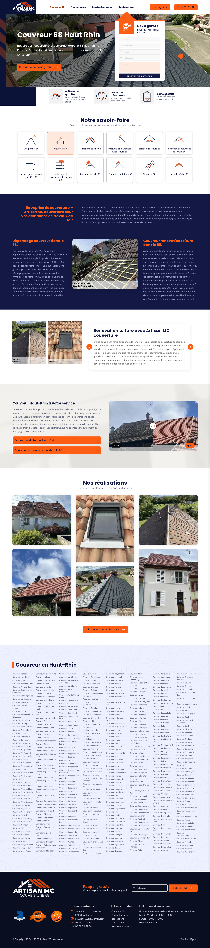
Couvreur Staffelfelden (45, 768)
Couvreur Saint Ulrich (68, 677)
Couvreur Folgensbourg (163, 703)
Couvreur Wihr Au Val (21, 782)
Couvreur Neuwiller (91, 749)
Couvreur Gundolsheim (139, 809)
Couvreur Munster (90, 765)
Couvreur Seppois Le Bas (45, 834)
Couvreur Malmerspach (116, 693)
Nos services (78, 7)
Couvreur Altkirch (183, 842)
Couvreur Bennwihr (184, 768)
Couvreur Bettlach (184, 739)
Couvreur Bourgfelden (185, 689)
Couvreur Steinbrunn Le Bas (46, 760)
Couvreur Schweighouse (22, 696)
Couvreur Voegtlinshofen (22, 844)
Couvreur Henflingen (138, 737)
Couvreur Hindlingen (138, 728)
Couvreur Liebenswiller (115, 753)
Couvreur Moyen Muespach (89, 794)
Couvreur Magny (113, 708)
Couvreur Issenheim (114, 838)
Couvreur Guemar (137, 816)
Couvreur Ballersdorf (185, 795)
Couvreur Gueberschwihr (140, 822)
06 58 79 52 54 (83, 926)
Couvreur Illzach (113, 848)
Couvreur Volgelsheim (21, 838)
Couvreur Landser (113, 782)
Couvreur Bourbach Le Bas (185, 699)
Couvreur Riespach (67, 781)
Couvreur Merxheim (114, 680)
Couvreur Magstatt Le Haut (115, 698)
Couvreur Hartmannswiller (136, 780)
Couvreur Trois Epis (20, 723)
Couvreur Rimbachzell (68, 767)
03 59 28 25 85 (185, 7)
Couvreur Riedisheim (68, 788)
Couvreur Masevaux (114, 684)
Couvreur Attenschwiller (186, 808)
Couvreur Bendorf (183, 765)
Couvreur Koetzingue (115, 792)
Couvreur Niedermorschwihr (90, 729)
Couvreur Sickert (43, 821)
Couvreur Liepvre (113, 750)
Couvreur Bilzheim (184, 729)
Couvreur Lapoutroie (115, 779)
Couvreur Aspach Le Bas (186, 817)
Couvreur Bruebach (161, 840)
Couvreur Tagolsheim (45, 731)
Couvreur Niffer (89, 721)
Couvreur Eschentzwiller (163, 736)
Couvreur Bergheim (184, 759)
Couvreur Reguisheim (68, 808)
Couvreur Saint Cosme (68, 706)
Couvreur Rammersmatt (69, 825)
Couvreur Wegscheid (21, 809)
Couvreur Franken (160, 697)
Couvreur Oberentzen (92, 715)
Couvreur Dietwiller (161, 778)
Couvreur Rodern (66, 750)
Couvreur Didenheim (161, 784)
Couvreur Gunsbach (138, 803)
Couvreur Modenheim (21, 699)
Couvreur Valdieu (43, 677)
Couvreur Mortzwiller (91, 799)
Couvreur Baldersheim (185, 798)
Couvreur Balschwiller (185, 791)
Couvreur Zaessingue (21, 737)
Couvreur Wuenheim (21, 743)
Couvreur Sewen (43, 824)
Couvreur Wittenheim (21, 759)
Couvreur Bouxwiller (184, 683)
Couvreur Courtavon (161, 797)
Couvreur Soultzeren (44, 786)
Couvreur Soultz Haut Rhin (45, 796)
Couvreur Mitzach (90, 829)
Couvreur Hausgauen (138, 773)
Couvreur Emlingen (161, 751)
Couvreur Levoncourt (115, 759)
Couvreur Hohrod (137, 708)
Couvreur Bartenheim (185, 782)
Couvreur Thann (42, 721)
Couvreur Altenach (184, 848)
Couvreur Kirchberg (114, 805)
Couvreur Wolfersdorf (21, 753)
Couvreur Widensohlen (22, 789)
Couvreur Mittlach (90, 835)
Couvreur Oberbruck (91, 724)
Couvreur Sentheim (44, 838)
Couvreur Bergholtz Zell (186, 752)
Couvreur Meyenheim (115, 674)
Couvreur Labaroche (114, 786)
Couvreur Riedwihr (67, 785)
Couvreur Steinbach (44, 765)
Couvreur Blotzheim (184, 710)
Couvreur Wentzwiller (21, 805)
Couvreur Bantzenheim (186, 785)
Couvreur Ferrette (160, 720)
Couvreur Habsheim (138, 799)
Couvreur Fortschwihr (162, 700)
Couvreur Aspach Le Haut (185, 812)
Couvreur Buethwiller (162, 834)
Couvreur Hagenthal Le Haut (139, 786)
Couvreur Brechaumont (186, 674)
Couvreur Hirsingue (138, 724)
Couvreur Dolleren (160, 774)
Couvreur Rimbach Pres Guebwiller (69, 777)
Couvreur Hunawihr (138, 695)
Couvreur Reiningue (67, 801)
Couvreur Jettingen (114, 835)
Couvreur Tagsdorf (44, 724)
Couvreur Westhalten (21, 799)
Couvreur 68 (57, 7)
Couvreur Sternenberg (45, 747)
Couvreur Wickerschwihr (22, 792)
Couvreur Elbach (160, 755)
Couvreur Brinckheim (162, 844)
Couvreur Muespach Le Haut (92, 785)
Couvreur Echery (19, 680)
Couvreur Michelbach (92, 853)
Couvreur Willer (19, 779)
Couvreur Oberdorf (91, 718)
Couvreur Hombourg (138, 705)
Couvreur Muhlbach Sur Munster (92, 779)
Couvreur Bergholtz (184, 755)
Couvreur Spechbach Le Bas (46, 782)
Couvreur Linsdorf (113, 740)
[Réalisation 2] (105, 528)
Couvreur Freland (160, 690)
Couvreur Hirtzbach (138, 721)
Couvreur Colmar (160, 794)
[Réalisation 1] (41, 520)
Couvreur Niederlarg (91, 733)
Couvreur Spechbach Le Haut (46, 773)
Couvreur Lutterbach (115, 711)
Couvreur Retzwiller (67, 798)
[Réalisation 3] (168, 520)
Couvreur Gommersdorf (140, 838)
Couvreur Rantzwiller (68, 804)
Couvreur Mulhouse (91, 775)
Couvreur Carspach (161, 813)
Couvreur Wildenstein (21, 776)
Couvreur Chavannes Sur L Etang (163, 801)
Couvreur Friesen (160, 693)
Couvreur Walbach (20, 828)
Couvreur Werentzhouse (22, 802)
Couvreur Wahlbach (20, 835)
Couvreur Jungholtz (114, 831)
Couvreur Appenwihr (185, 826)
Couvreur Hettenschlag (139, 731)
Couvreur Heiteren (137, 753)
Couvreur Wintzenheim (22, 766)
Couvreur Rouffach (67, 728)
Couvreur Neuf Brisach (92, 752)
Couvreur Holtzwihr (138, 711)
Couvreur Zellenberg (20, 740)
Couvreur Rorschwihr (68, 735)
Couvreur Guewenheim (139, 806)
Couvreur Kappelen (114, 828)
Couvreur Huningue (138, 692)
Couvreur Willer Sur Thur (22, 773)
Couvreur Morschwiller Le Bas (92, 803)
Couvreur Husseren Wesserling (138, 678)
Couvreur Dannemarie (162, 791)
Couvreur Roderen (67, 757)
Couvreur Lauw (112, 766)
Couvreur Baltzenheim (185, 788)
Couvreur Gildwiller (138, 841)
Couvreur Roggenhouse (69, 754)
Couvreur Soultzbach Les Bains (46, 791)
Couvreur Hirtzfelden (138, 718)
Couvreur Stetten (43, 744)
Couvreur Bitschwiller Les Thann (185, 721)
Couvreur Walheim (20, 825)
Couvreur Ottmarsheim (69, 852)
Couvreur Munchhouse (92, 772)
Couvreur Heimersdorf (139, 759)
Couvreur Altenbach (184, 845)
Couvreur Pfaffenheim (68, 845)
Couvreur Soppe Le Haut (46, 801)
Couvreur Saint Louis (68, 686)
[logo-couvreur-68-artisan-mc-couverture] (23, 6)
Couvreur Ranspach (67, 817)
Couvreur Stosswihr (44, 737)
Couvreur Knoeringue (115, 802)
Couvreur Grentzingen (139, 834)
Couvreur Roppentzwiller (69, 738)
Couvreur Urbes (42, 684)
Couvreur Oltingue (90, 687)
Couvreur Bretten (160, 850)
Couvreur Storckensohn (46, 741)
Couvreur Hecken (137, 766)
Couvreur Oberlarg (90, 708)
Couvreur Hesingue (138, 734)
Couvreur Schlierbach (45, 851)
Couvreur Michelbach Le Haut (93, 843)
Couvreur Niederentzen (92, 742)
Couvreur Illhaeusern (114, 851)
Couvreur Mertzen (113, 687)
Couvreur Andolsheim (185, 830)
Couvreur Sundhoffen (45, 728)
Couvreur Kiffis (112, 812)
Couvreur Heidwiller (138, 763)
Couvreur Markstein (20, 702)
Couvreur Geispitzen (161, 674)
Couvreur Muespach (91, 790)
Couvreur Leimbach (114, 763)
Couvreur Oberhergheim (93, 711)
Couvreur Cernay (160, 809)
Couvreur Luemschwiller (116, 723)
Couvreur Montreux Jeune (91, 821)
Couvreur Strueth (43, 734)
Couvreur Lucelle (113, 730)
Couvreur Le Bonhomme (186, 704)
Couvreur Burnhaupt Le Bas (162, 829)
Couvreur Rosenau (67, 732)
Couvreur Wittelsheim (21, 763)
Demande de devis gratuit (36, 67)
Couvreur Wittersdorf (21, 756)
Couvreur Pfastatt (66, 842)
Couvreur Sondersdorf (45, 808)
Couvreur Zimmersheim (22, 727)
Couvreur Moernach (91, 832)
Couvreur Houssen (137, 698)
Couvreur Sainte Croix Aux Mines (68, 702)
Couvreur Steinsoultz (45, 751)
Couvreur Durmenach (162, 771)
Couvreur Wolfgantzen (21, 750)
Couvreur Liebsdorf (114, 746)
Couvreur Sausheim (67, 674)
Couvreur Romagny (67, 747)
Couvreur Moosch (90, 808)
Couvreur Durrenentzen (163, 764)
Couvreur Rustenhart (68, 713)
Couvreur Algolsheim (185, 852)
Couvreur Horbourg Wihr (140, 701)
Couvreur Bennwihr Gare (22, 684)
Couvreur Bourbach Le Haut (185, 693)
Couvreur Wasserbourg (22, 818)
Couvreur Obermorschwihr (90, 703)
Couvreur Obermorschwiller (90, 698)
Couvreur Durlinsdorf (162, 768)
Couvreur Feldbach (161, 726)
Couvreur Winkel (19, 769)
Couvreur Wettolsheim (22, 795)
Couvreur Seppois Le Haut (45, 828)
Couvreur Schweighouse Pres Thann (46, 846)
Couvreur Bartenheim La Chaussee (22, 716)
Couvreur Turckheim (44, 703)
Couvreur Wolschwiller (21, 746)
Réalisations (126, 7)
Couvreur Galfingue (161, 680)
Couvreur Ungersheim (45, 690)
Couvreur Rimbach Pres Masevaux (69, 771)
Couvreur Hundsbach (138, 688)
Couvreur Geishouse (161, 677)
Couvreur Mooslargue (92, 811)
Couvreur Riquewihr (67, 763)
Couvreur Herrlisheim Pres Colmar (139, 742)
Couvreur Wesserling (21, 720)
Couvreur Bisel (182, 717)
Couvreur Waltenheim (21, 822)
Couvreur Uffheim (43, 693)
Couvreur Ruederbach (68, 725)
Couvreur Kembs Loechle (19, 707)
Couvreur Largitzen (114, 776)
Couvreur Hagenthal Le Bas (139, 791)
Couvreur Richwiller (67, 791)
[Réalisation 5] (168, 582)
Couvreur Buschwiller (162, 816)
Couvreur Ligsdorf (113, 743)
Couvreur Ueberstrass (45, 697)
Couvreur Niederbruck (92, 746)
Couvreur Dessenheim (162, 787)
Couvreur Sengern (20, 674)
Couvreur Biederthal (184, 736)
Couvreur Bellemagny (185, 772)
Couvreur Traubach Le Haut (45, 707)
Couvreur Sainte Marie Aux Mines (68, 681)
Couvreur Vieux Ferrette (46, 674)
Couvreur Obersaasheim (93, 693)
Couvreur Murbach (90, 759)
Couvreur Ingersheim (115, 844)
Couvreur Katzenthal (114, 825)
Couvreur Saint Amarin (68, 710)
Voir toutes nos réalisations (102, 629)
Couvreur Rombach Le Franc (68, 742)
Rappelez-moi (180, 887)
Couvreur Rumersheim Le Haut (68, 717)
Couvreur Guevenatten (139, 813)
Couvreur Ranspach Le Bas (68, 821)
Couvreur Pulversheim (68, 835)
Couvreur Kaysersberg (115, 822)
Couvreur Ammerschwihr (182, 834)
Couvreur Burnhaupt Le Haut (162, 820)
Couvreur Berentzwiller (186, 762)
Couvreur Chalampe (161, 806)
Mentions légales (120, 926)
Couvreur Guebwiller (138, 819)
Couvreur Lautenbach (115, 769)
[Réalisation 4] (41, 582)
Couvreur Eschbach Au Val (162, 740)
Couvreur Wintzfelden (21, 687)
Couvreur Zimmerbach (21, 730)
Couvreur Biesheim (184, 732)
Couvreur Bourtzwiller (185, 686)
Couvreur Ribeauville (68, 794)
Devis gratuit (160, 7)
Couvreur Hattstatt (138, 776)
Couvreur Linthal (113, 737)
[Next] (190, 347)
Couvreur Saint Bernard (163, 745)
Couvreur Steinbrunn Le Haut (46, 755)
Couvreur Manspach (114, 690)
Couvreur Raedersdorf (68, 832)
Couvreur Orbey (89, 680)
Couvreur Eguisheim (161, 758)
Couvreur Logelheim (114, 733)
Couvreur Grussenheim (139, 826)
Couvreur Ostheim (90, 674)
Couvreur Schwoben (44, 842)
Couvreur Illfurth (136, 674)
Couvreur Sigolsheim (44, 817)
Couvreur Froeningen (162, 687)
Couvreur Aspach (183, 820)
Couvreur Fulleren (160, 684)
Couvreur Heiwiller (137, 750)
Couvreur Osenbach (91, 677)
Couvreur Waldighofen (21, 831)
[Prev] (89, 347)
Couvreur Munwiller (91, 762)
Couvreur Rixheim (66, 760)
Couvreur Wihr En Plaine (22, 786)
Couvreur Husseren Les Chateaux (139, 684)
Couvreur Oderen (90, 690)
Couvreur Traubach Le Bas (45, 713)
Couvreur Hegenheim (138, 769)
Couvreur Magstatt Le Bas (115, 703)
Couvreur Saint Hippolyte (65, 690)
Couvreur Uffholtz (43, 687)
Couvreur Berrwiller (184, 742)
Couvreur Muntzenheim (92, 768)
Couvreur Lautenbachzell (116, 773)
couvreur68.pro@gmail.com (89, 918)
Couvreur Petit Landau (68, 848)
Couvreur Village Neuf (21, 848)
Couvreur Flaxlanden (161, 706)
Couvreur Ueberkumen (45, 700)
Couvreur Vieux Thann (21, 851)
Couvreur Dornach (20, 711)
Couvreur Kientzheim (115, 818)
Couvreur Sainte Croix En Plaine (69, 696)
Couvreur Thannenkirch (45, 718)
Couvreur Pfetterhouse (69, 838)
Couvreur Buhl (159, 825)
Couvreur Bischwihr (184, 726)
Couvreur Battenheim (185, 778)
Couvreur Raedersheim (69, 829)
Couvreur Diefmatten (162, 781)
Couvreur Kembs (113, 815)
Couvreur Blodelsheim (185, 714)
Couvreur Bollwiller (184, 707)
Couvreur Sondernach (45, 811)
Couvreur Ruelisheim (68, 722)
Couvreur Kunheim (114, 789)
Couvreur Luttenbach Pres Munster (115, 719)
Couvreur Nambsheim (92, 755)
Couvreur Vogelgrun (20, 841)
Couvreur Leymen (113, 756)
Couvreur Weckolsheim (22, 812)
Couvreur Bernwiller (184, 749)
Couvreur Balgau (183, 801)
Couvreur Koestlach (114, 799)
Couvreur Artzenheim (185, 823)
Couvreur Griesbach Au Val (139, 830)
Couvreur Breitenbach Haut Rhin (185, 678)
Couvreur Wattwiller (20, 815)
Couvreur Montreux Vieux (91, 815)
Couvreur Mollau (90, 825)
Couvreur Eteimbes (161, 733)
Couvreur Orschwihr (91, 684)
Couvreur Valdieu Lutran (116, 727)
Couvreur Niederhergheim (89, 738)
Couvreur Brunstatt (161, 837)
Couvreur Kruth (112, 795)
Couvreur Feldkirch (161, 723)
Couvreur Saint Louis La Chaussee (22, 691)
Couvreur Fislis (159, 710)
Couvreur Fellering (160, 716)
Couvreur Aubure (183, 804)
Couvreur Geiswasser (139, 850)
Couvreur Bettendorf (185, 746)
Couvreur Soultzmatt (45, 777)
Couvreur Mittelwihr (91, 838)
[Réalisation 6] (105, 591)
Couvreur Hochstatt (138, 715)
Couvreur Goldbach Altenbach (138, 845)
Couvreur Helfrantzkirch (140, 746)
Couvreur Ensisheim (161, 748)
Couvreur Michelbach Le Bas (93, 848)
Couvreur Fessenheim (162, 713)
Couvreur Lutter (113, 715)
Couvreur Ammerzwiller (186, 839)
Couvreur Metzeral (114, 677)
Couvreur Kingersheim (115, 809)
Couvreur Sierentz (43, 814)
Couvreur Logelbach (20, 677)
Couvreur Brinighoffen (162, 847)
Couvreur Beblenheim (185, 775)
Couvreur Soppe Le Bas (46, 804)
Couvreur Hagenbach (138, 796)
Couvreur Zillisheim (20, 733)
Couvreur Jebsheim (114, 841)
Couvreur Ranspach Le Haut (68, 812)
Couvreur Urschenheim (45, 680)
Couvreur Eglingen (160, 761)
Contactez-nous (102, 7)
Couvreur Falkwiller (161, 729)
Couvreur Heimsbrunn (139, 756)
